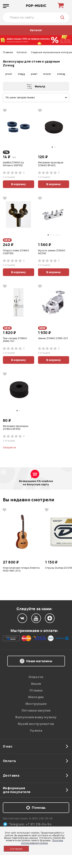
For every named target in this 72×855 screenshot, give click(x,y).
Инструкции (36, 704)
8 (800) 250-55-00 (41, 818)
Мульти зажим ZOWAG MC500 (51, 252)
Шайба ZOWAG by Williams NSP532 (13, 164)
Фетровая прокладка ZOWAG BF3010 (15, 428)
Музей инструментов (36, 724)
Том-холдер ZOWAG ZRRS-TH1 (15, 340)
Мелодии (36, 697)
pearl (34, 74)
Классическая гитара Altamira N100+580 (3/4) (21, 569)
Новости (36, 677)
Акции (36, 684)
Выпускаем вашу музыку (35, 717)
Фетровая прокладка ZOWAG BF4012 (50, 164)
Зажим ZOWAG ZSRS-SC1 (53, 338)
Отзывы (36, 690)
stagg (21, 74)
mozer (47, 74)
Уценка (36, 730)
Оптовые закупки (36, 710)
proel (8, 74)
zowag (61, 74)
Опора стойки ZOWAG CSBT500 (16, 252)
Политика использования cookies (42, 841)
